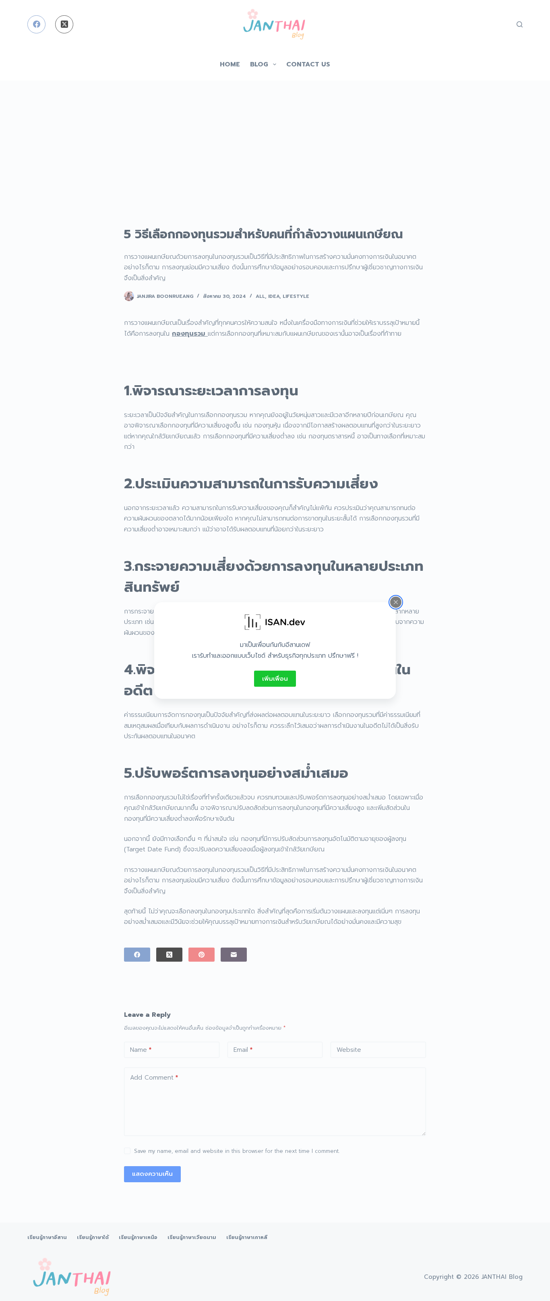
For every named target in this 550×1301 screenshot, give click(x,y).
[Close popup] (395, 602)
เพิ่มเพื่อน (275, 678)
